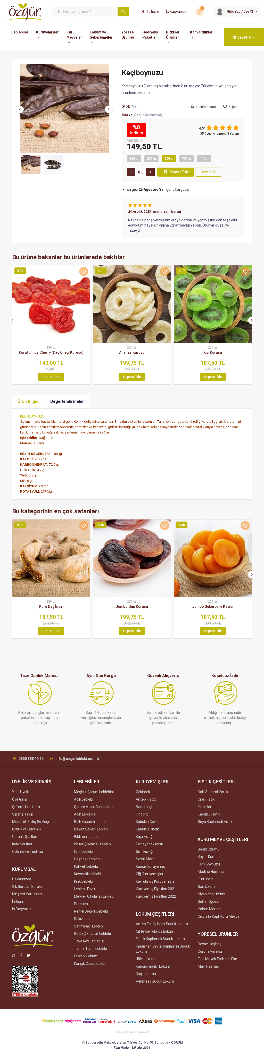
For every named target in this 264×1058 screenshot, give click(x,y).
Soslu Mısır (145, 859)
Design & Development (132, 1032)
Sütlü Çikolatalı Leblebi (92, 934)
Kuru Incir (205, 879)
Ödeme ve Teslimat (28, 851)
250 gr (151, 158)
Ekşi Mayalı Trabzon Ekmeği (220, 959)
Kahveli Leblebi (86, 866)
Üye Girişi (19, 799)
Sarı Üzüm (206, 886)
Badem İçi (144, 807)
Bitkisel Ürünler (172, 34)
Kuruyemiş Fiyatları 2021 (156, 889)
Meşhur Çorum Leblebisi (94, 792)
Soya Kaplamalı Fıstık (215, 822)
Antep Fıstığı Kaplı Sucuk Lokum (162, 924)
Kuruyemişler (47, 32)
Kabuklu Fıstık (209, 814)
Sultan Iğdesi (208, 901)
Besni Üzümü (209, 849)
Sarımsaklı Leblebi (89, 926)
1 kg (204, 158)
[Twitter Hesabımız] (28, 955)
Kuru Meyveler (74, 34)
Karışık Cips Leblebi (89, 963)
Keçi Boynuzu (209, 864)
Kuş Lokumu (146, 974)
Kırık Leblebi (83, 881)
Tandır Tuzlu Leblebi (90, 949)
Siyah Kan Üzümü (212, 894)
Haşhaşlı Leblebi (87, 859)
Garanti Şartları (24, 837)
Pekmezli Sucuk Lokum (155, 981)
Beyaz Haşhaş (209, 944)
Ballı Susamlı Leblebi (90, 822)
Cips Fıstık (206, 799)
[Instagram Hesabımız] (13, 955)
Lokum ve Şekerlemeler (101, 34)
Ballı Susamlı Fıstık (213, 792)
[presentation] (20, 109)
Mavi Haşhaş (208, 966)
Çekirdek (143, 792)
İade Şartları (22, 844)
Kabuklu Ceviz (147, 822)
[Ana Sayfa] (25, 11)
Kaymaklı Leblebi (87, 874)
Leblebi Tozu (84, 889)
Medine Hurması (211, 872)
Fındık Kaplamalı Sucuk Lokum (160, 939)
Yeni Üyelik (21, 792)
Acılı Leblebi (83, 799)
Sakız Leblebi (84, 919)
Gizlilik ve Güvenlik (26, 829)
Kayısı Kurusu (209, 857)
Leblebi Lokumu (87, 956)
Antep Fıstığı (146, 799)
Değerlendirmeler (67, 401)
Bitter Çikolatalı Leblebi (93, 844)
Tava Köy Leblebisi (89, 941)
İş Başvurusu (176, 12)
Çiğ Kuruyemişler (149, 874)
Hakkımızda (21, 879)
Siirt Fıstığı (144, 851)
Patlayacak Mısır (149, 844)
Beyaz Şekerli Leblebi (91, 829)
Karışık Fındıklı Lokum (153, 966)
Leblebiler (19, 32)
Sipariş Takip (22, 814)
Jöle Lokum (145, 959)
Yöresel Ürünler (128, 34)
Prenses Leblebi (87, 904)
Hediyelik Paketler (150, 34)
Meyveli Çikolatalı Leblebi (94, 896)
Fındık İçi (143, 814)
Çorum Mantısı (210, 951)
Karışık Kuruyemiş (150, 866)
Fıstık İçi (204, 807)
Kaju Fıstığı (144, 837)
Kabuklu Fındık (147, 829)
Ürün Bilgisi (28, 401)
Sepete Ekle (179, 172)
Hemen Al (209, 172)
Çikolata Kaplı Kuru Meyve (219, 916)
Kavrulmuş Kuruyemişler (156, 881)
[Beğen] (83, 271)
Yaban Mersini (209, 909)
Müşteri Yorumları (27, 894)
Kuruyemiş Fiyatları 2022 (156, 896)
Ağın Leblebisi (85, 814)
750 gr (186, 158)
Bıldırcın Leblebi (86, 837)
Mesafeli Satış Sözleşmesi (34, 822)
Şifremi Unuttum (26, 807)
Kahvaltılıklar (201, 32)
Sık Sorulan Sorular (27, 886)
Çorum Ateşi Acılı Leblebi (94, 807)
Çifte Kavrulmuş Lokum (155, 931)
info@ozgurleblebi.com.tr (78, 759)
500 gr (169, 158)
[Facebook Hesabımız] (21, 955)
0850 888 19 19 (31, 759)
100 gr (134, 158)
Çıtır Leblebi (83, 851)
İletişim (153, 12)
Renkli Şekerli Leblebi (91, 911)
